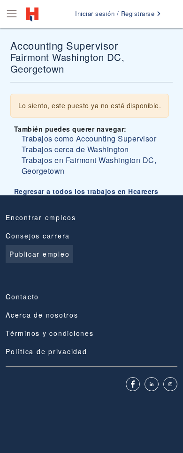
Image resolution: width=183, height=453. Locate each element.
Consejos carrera (38, 235)
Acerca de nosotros (42, 314)
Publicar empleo (39, 254)
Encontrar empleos (41, 217)
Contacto (22, 296)
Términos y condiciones (50, 333)
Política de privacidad (46, 351)
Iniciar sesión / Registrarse (116, 13)
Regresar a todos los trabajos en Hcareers (86, 191)
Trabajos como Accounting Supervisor (89, 138)
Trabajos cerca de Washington (75, 149)
